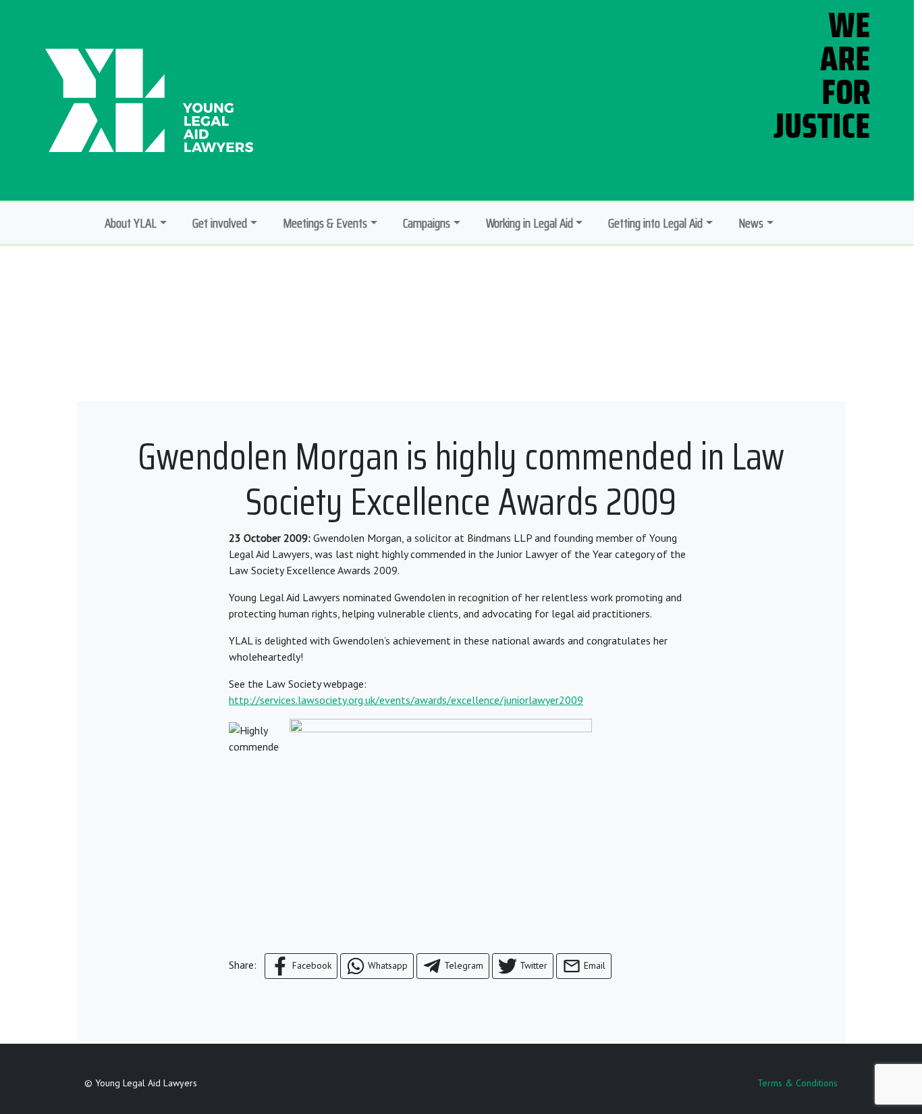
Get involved (219, 223)
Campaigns (426, 223)
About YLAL (131, 223)
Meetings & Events (325, 223)
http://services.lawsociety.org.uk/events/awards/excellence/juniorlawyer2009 (406, 700)
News (750, 223)
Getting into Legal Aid (655, 223)
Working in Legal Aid (529, 223)
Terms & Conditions (797, 1083)
